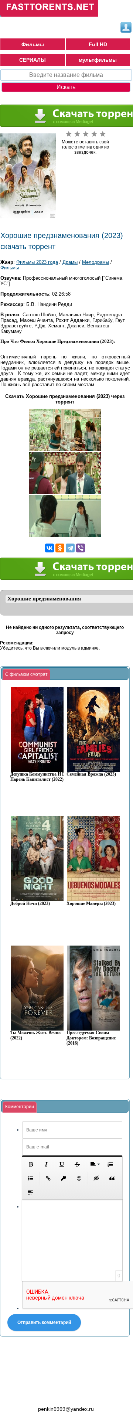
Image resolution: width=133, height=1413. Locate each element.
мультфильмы (98, 60)
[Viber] (80, 548)
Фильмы (32, 44)
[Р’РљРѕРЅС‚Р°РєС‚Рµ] (49, 548)
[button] (31, 1164)
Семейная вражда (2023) (91, 774)
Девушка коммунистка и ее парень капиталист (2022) (38, 777)
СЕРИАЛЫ (32, 60)
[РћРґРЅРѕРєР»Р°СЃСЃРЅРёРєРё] (59, 548)
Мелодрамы (95, 262)
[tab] (26, 674)
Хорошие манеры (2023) (91, 903)
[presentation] (26, 675)
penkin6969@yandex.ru (66, 1409)
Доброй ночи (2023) (30, 903)
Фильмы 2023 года (37, 262)
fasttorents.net (40, 1395)
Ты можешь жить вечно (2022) (35, 1036)
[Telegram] (70, 548)
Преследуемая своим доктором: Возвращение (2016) (91, 1038)
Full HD (98, 44)
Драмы (70, 262)
